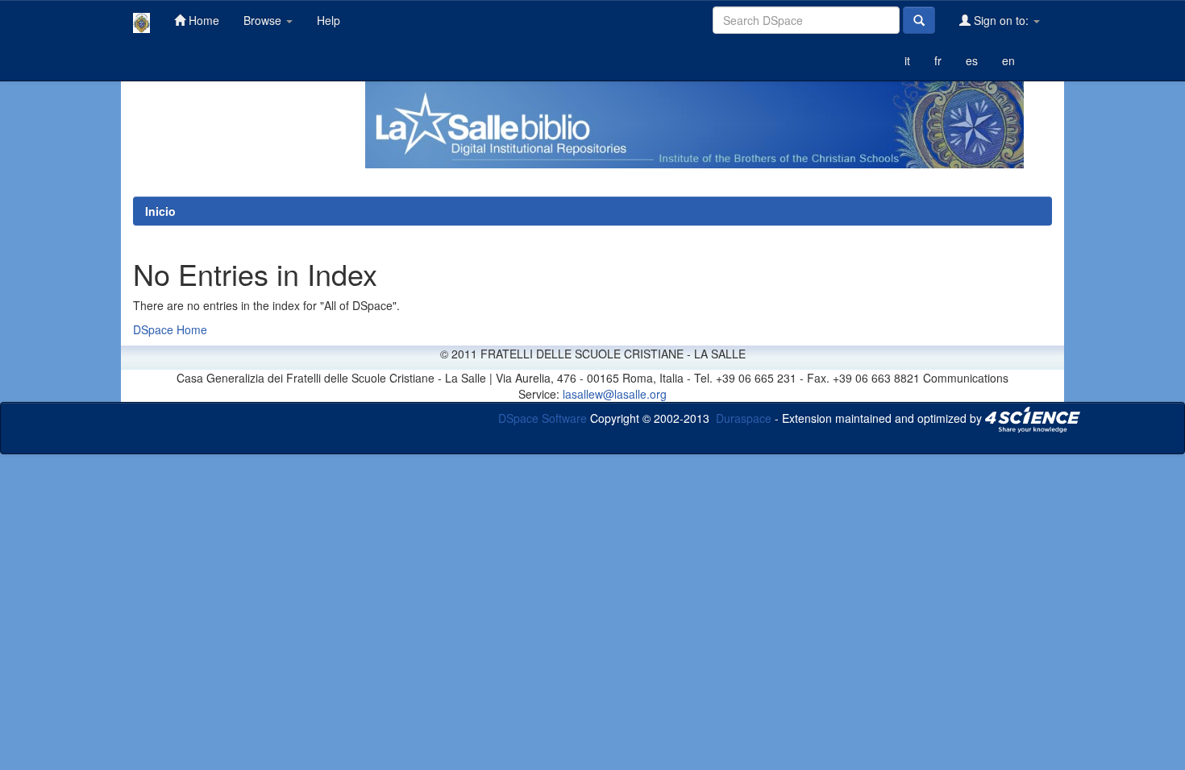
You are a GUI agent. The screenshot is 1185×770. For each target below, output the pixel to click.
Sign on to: (1001, 20)
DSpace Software (542, 418)
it (907, 60)
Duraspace (743, 418)
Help (328, 20)
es (972, 60)
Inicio (160, 211)
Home (202, 20)
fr (938, 60)
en (1008, 60)
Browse (264, 20)
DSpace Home (170, 329)
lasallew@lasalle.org (615, 394)
